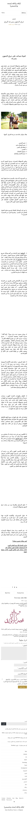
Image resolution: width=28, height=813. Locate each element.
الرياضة (23, 253)
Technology (24, 762)
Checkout (9, 798)
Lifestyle (25, 754)
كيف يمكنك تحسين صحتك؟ (19, 541)
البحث (26, 721)
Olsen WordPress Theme (11, 810)
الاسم (25, 662)
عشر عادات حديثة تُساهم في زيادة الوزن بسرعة (17, 741)
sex (26, 757)
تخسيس (14, 18)
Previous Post (20, 592)
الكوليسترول (24, 779)
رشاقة (25, 787)
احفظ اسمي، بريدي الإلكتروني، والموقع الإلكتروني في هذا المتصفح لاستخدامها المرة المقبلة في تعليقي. (15, 681)
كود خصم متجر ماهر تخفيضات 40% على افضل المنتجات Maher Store (14, 733)
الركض (19, 259)
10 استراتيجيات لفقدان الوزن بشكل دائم (16, 547)
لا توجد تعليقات (11, 24)
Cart (13, 798)
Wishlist (3, 799)
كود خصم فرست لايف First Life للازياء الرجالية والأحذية (16, 728)
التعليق (24, 645)
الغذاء (26, 776)
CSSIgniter (20, 810)
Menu (24, 12)
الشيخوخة (25, 770)
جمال (26, 784)
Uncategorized (24, 768)
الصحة (25, 773)
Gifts (26, 751)
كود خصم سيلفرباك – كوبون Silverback (19, 745)
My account (9, 799)
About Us (21, 798)
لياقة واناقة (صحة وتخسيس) (14, 4)
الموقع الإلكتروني (22, 674)
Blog (17, 798)
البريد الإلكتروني (22, 668)
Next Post (7, 592)
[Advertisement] (14, 40)
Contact (3, 798)
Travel (25, 765)
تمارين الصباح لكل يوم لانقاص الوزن (17, 545)
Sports (25, 759)
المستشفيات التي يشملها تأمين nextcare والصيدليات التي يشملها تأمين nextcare (14, 635)
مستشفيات (24, 790)
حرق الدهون (18, 438)
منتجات (25, 792)
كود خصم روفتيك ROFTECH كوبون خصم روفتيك (17, 737)
